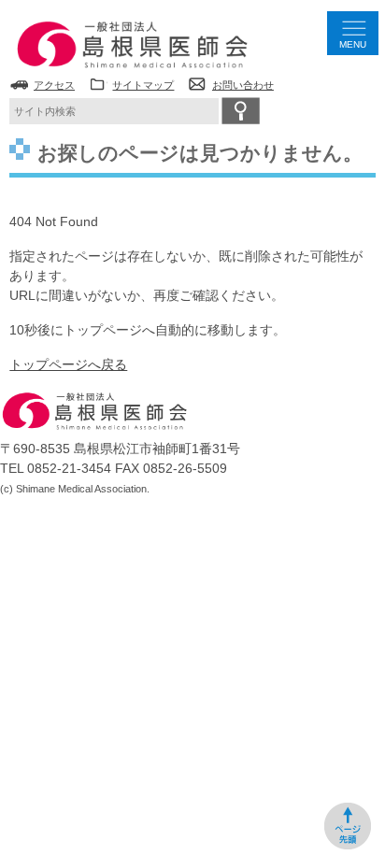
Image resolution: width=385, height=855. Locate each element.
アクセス (54, 85)
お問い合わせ (243, 85)
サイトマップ (143, 85)
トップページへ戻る (68, 364)
